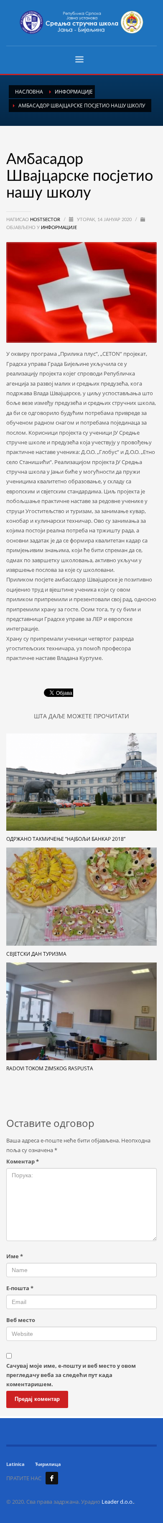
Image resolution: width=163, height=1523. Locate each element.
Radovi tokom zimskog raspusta (49, 1068)
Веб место (20, 1320)
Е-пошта (19, 1288)
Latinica (15, 1464)
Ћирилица (48, 1464)
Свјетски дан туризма (36, 953)
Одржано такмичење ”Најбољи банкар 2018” (65, 838)
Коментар (22, 1161)
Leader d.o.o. (118, 1501)
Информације (59, 227)
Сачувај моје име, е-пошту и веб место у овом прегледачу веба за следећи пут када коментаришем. (71, 1375)
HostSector (45, 219)
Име (14, 1256)
